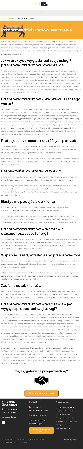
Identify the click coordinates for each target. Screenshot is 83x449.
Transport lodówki (63, 428)
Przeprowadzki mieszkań (66, 407)
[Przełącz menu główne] (41, 12)
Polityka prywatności (72, 439)
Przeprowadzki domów (65, 411)
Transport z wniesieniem (66, 418)
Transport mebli (62, 425)
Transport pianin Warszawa (67, 421)
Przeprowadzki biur (63, 414)
